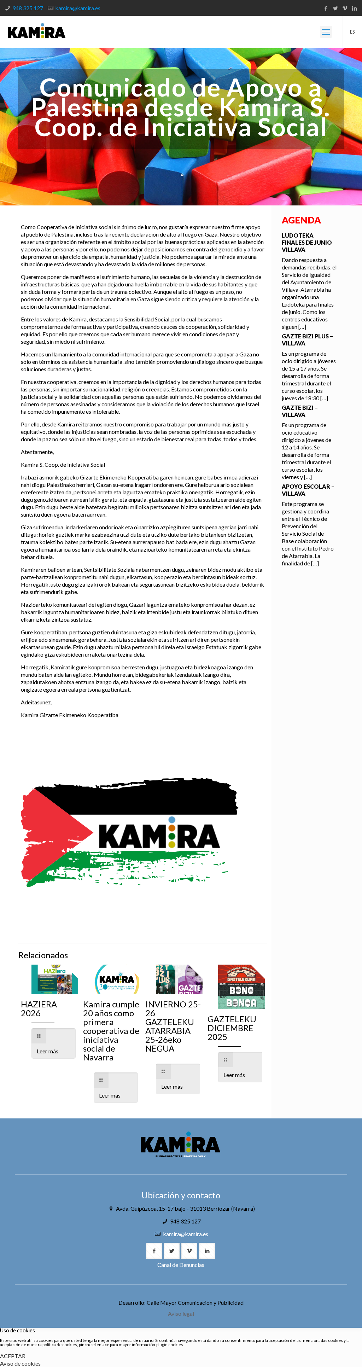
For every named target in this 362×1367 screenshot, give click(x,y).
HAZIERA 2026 (39, 1008)
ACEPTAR (12, 1356)
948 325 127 (27, 8)
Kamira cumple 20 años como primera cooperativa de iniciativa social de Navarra (111, 1030)
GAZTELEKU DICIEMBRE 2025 (232, 1028)
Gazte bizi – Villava (300, 411)
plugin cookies (169, 1344)
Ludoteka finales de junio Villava (307, 242)
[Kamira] (36, 32)
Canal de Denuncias (180, 1264)
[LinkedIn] (354, 8)
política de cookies (59, 1344)
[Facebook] (326, 8)
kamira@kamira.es (77, 8)
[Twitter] (335, 8)
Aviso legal (181, 1313)
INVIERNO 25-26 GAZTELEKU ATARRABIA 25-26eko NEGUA (173, 1026)
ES (352, 32)
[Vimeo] (345, 8)
